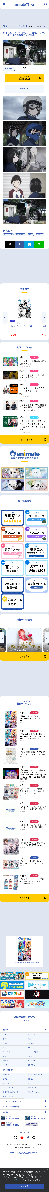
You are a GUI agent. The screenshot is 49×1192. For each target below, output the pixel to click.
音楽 (4, 1056)
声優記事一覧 (32, 1088)
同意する (24, 1186)
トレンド (6, 1065)
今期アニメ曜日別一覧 (35, 1075)
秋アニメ (6, 1083)
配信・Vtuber (32, 1060)
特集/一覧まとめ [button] (8, 1070)
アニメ (30, 235)
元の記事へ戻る (24, 88)
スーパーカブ (8, 235)
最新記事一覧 (7, 1075)
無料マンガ (31, 1065)
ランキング (31, 1034)
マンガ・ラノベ (8, 1052)
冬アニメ (31, 1083)
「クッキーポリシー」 (13, 1180)
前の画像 (10, 68)
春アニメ (6, 1079)
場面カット (39, 235)
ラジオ (5, 1043)
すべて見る (24, 898)
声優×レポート (8, 1096)
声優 (29, 1039)
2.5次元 (5, 1060)
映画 (29, 1047)
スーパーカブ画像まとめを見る (24, 78)
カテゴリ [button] (6, 1030)
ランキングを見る (24, 439)
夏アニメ (31, 1079)
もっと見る (24, 656)
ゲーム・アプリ (33, 1052)
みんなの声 (31, 1043)
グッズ (5, 1047)
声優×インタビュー (34, 1092)
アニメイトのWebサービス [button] (12, 1107)
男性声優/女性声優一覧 (10, 1092)
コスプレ (31, 1056)
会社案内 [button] (6, 1112)
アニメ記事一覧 (8, 1088)
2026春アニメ (20, 235)
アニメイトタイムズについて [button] (12, 1101)
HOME (5, 1034)
